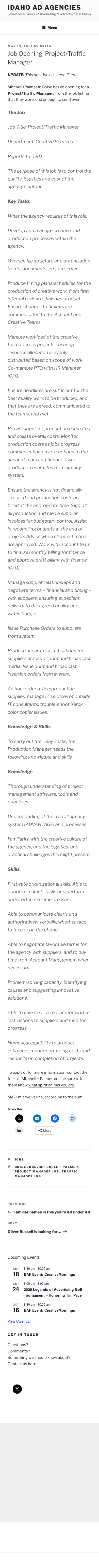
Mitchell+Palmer (22, 87)
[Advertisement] (49, 1472)
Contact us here (22, 1364)
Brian (46, 46)
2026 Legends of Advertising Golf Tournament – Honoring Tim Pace (53, 1292)
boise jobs (26, 1167)
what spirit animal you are (51, 1085)
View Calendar (19, 1321)
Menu (52, 27)
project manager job (37, 1171)
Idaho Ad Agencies (44, 7)
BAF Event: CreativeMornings (49, 1274)
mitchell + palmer (58, 1167)
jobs (19, 1159)
